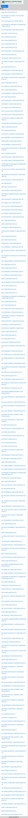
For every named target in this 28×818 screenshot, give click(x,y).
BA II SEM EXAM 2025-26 (8, 67)
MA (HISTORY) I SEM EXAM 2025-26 (12, 190)
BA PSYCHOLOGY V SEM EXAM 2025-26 (13, 217)
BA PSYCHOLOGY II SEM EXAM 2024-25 (13, 308)
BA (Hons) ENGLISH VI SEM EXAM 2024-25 (13, 402)
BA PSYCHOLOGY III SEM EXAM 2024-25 (13, 428)
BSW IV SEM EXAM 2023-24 (9, 659)
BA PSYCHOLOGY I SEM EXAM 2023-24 (12, 638)
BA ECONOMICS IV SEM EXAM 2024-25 (12, 312)
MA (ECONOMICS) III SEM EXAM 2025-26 (13, 282)
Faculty (4, 6)
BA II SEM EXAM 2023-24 (8, 582)
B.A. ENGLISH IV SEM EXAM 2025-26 (12, 86)
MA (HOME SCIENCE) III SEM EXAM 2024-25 (14, 469)
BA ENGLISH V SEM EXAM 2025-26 (11, 243)
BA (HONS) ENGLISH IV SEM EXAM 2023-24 (14, 663)
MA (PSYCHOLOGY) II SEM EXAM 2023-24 (13, 608)
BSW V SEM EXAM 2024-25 (9, 553)
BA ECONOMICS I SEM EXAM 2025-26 (12, 210)
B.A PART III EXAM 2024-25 (9, 425)
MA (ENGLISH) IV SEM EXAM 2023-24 (12, 656)
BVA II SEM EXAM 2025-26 (9, 37)
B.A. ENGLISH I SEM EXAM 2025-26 (11, 213)
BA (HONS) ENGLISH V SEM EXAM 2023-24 (13, 733)
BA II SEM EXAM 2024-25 (8, 338)
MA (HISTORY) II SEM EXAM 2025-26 (12, 123)
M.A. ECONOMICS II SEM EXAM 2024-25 (13, 379)
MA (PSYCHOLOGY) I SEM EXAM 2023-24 (13, 742)
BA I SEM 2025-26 (7, 183)
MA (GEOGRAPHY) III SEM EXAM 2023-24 (13, 705)
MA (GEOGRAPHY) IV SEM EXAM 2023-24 (13, 686)
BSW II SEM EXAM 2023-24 (9, 592)
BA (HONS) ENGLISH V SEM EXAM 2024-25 (13, 545)
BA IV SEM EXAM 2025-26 (9, 97)
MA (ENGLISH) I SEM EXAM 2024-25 (12, 569)
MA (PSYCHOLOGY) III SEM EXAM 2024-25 (13, 557)
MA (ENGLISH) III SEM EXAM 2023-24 (12, 788)
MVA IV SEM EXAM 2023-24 (9, 605)
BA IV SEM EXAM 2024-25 (9, 305)
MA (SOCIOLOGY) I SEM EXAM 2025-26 (12, 199)
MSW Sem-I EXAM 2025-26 (9, 187)
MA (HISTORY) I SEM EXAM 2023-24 (12, 767)
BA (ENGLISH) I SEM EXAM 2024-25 (11, 478)
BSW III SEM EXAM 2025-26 (9, 268)
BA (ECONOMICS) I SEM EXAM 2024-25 (12, 492)
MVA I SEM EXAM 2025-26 (9, 153)
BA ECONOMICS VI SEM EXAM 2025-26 (12, 137)
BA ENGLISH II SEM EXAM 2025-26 (11, 58)
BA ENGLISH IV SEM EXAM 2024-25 (11, 324)
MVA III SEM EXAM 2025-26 (9, 224)
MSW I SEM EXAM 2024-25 (9, 532)
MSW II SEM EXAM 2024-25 (9, 375)
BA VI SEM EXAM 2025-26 (9, 130)
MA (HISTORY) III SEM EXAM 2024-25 (12, 541)
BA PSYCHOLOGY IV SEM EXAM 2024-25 (13, 321)
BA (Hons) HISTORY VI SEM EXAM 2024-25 (13, 411)
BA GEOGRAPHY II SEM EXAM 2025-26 (12, 70)
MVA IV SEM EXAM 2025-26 (9, 82)
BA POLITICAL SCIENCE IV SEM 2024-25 (13, 328)
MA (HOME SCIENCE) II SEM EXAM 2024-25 (14, 363)
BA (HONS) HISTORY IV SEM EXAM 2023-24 (14, 629)
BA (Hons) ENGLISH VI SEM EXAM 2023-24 (13, 682)
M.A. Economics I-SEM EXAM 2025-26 (12, 206)
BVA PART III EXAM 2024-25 (9, 439)
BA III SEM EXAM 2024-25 (9, 432)
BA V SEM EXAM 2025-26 (9, 220)
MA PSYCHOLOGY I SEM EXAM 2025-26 (13, 157)
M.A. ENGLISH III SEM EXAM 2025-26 (12, 275)
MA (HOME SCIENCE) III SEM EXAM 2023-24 (14, 791)
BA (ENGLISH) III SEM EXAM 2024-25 (12, 458)
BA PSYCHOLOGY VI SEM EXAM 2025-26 (13, 100)
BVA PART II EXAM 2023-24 (9, 717)
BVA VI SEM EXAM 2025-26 (9, 40)
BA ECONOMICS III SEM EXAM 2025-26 (12, 271)
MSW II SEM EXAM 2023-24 (9, 612)
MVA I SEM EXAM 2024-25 (9, 481)
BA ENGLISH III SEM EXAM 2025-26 (11, 227)
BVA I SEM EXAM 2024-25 (9, 523)
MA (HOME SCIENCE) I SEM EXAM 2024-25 (13, 465)
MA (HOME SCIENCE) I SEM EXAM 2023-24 (13, 804)
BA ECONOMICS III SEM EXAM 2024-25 (12, 455)
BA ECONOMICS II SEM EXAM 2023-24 (12, 601)
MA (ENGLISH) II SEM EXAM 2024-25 (12, 372)
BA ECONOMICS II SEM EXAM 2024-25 (12, 351)
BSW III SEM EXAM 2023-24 (9, 770)
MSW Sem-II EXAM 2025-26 (9, 12)
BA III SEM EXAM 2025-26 (9, 264)
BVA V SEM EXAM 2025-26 (9, 240)
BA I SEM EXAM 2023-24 (8, 714)
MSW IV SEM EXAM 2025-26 (9, 127)
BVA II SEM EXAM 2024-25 (9, 289)
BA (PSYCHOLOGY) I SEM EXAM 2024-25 (13, 435)
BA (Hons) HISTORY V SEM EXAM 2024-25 (13, 485)
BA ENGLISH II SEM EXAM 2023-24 (11, 585)
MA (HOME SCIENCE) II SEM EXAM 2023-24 (14, 573)
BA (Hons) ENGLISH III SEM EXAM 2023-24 (13, 721)
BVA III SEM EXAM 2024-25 (9, 442)
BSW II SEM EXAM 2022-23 (9, 811)
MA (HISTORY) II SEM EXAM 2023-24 (12, 615)
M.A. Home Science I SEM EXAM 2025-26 (13, 160)
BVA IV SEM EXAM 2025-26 (9, 90)
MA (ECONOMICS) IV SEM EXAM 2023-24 (13, 506)
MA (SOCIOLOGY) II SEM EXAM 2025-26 (13, 114)
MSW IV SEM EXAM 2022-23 (9, 807)
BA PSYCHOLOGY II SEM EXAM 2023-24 (13, 589)
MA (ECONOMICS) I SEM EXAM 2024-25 (13, 520)
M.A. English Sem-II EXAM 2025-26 (11, 107)
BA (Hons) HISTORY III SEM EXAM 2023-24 (13, 774)
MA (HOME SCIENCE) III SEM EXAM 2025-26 (14, 261)
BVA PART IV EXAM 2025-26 (9, 33)
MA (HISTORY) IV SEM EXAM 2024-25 (12, 388)
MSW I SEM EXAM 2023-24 (9, 730)
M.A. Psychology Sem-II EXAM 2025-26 (12, 21)
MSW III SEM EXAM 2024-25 (9, 560)
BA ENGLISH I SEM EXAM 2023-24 (11, 642)
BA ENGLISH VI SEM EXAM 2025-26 (11, 104)
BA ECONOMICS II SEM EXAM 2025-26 (12, 74)
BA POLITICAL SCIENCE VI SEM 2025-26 (13, 134)
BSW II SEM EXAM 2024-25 (9, 335)
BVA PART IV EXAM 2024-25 (9, 446)
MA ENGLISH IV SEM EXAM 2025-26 (12, 141)
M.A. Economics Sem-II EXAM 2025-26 (12, 111)
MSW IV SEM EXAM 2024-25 (9, 331)
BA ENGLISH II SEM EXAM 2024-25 (11, 342)
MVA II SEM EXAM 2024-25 (9, 301)
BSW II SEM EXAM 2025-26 (9, 54)
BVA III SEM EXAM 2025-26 (9, 236)
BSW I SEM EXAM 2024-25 (9, 462)
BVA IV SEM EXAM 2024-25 (9, 285)
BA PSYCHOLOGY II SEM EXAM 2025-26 (13, 30)
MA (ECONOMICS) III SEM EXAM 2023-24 (13, 795)
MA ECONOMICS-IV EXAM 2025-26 (11, 144)
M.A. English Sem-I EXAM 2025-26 (11, 202)
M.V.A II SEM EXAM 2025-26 (9, 44)
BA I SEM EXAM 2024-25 (8, 488)
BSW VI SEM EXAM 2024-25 (9, 293)
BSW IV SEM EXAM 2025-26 (9, 47)
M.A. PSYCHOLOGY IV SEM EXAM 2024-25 (13, 354)
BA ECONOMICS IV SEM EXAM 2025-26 (12, 93)
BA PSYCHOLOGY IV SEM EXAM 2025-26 (13, 51)
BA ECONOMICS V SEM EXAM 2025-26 (12, 247)
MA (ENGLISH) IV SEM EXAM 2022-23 (12, 814)
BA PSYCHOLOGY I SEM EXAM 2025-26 (12, 180)
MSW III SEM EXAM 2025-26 (9, 278)
